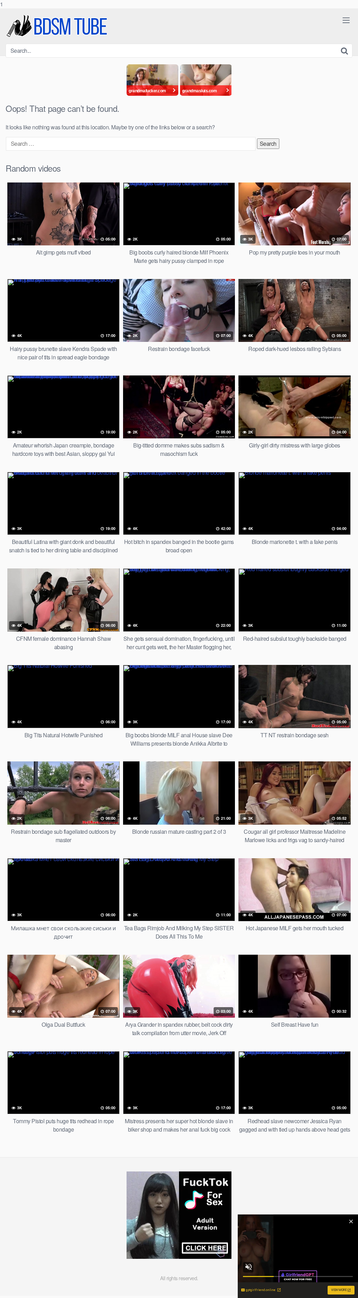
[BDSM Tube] (58, 26)
